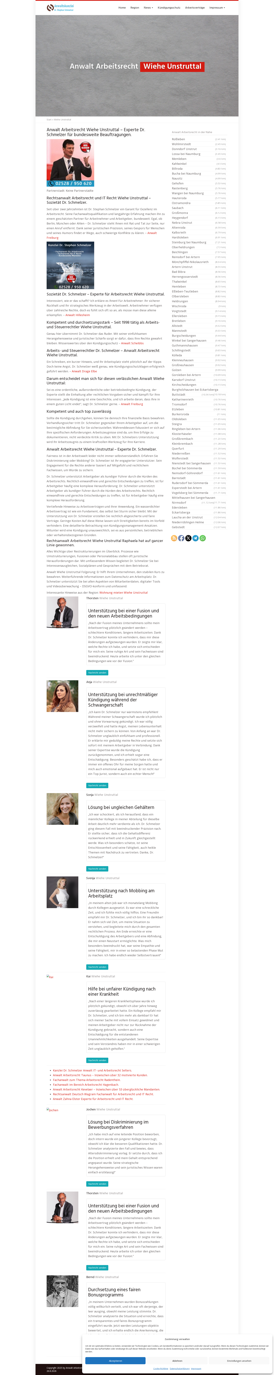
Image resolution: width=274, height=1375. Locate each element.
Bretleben (199, 321)
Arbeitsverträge (195, 8)
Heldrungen (199, 301)
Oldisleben (199, 419)
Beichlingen (199, 252)
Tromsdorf (199, 404)
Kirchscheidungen (199, 385)
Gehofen (199, 183)
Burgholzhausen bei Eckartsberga (199, 390)
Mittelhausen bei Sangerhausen (199, 498)
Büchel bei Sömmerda (199, 468)
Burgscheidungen (199, 335)
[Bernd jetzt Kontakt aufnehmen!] (62, 1291)
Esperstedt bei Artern (199, 488)
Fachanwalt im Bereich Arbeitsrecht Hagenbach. (86, 1085)
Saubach (199, 208)
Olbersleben (199, 296)
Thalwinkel (199, 281)
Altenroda (199, 227)
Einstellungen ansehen (239, 1360)
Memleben (199, 159)
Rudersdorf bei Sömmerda (199, 483)
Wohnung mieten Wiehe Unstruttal (123, 592)
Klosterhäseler (199, 434)
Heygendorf (199, 218)
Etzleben (199, 409)
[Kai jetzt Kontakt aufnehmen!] (62, 990)
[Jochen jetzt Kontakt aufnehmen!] (62, 1123)
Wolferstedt (199, 458)
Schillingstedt (199, 350)
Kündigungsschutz (169, 8)
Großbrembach (199, 439)
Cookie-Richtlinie (160, 1368)
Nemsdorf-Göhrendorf (199, 473)
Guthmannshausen (199, 345)
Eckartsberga (199, 512)
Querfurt (199, 448)
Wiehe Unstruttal (111, 598)
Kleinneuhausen (199, 360)
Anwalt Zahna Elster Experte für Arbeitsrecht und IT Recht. (93, 1099)
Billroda (199, 168)
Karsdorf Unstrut (199, 380)
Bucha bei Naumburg (199, 173)
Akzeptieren (115, 1360)
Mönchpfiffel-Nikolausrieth (199, 262)
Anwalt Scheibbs (132, 343)
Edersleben (199, 507)
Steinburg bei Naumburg (199, 242)
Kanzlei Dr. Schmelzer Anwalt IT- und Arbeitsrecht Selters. (92, 1070)
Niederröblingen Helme (199, 522)
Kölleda (199, 355)
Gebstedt (199, 527)
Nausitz (199, 178)
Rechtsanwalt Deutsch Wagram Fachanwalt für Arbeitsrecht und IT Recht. (103, 1094)
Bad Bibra (199, 272)
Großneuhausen (199, 365)
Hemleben (199, 286)
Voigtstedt (199, 311)
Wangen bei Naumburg (199, 193)
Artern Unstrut (199, 267)
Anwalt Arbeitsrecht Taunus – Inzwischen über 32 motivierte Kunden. (100, 1075)
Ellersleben (199, 316)
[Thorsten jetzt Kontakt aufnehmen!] (62, 612)
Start (49, 119)
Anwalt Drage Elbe (84, 371)
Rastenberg (199, 188)
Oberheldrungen (199, 247)
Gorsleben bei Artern (199, 375)
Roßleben (199, 139)
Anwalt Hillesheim (77, 315)
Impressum (196, 1368)
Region (134, 8)
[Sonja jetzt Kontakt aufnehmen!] (62, 809)
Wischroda (199, 306)
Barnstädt (199, 478)
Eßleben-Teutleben (199, 291)
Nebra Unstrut (199, 222)
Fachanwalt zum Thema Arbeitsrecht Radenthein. (87, 1080)
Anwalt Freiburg (132, 404)
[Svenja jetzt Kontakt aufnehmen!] (62, 892)
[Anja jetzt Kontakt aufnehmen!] (62, 696)
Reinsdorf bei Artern (199, 257)
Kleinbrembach (199, 444)
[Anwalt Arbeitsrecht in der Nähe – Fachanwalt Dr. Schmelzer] (61, 8)
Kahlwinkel (199, 164)
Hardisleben (199, 237)
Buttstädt (193, 394)
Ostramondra (199, 203)
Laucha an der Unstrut (199, 517)
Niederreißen (199, 453)
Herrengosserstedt (199, 277)
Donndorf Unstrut (199, 149)
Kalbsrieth (199, 232)
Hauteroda (199, 198)
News (147, 8)
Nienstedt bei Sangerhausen (199, 463)
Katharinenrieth (199, 399)
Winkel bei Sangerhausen (199, 340)
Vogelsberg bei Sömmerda (199, 493)
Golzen (199, 370)
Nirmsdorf (193, 502)
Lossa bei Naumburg (199, 154)
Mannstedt (199, 331)
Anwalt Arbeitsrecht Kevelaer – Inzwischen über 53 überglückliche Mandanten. (106, 1089)
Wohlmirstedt (199, 144)
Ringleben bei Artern (199, 429)
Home (122, 8)
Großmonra (199, 213)
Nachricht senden (97, 672)
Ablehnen (177, 1360)
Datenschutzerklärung (179, 1368)
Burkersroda (199, 414)
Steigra (199, 424)
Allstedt (199, 326)
